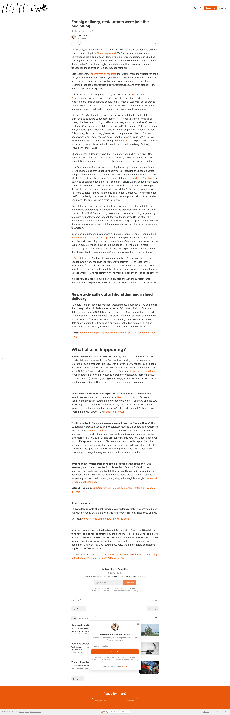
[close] (138, 624)
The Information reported (102, 73)
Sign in (222, 8)
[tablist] (83, 618)
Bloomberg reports (127, 397)
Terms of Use (126, 657)
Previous (80, 609)
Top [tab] (74, 618)
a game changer (122, 382)
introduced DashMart (141, 178)
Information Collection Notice (114, 660)
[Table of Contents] (2, 357)
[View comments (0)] (94, 671)
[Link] (68, 296)
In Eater (75, 258)
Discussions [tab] (89, 618)
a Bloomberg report (105, 53)
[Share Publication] (200, 8)
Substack (206, 712)
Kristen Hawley (83, 36)
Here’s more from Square (143, 371)
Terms (27, 712)
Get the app (124, 712)
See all (76, 679)
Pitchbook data (124, 140)
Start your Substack (110, 712)
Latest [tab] (80, 618)
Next (151, 609)
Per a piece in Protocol (101, 430)
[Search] (195, 8)
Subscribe (210, 8)
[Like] (73, 43)
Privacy (21, 712)
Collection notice (35, 712)
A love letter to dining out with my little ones (105, 518)
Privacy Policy (133, 660)
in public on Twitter (113, 411)
